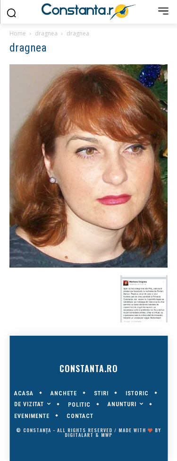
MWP (106, 434)
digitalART (79, 434)
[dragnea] (88, 265)
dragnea (46, 33)
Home (17, 33)
